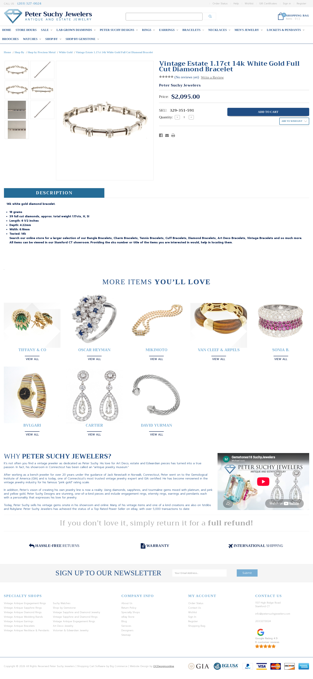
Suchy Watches (61, 603)
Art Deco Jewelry (63, 626)
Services (126, 626)
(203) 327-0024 (29, 3)
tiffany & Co (32, 350)
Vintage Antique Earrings (18, 621)
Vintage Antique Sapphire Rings (23, 608)
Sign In (192, 617)
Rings (146, 29)
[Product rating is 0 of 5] (166, 76)
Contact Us (194, 608)
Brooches (10, 39)
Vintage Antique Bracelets (19, 626)
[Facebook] (161, 135)
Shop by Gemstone (80, 39)
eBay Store (127, 617)
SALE (45, 29)
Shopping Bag (196, 626)
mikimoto (156, 350)
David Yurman (156, 425)
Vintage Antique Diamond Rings (23, 612)
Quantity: (166, 117)
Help (236, 3)
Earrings (167, 29)
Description (54, 193)
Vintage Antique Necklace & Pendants (26, 630)
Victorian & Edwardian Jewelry (70, 630)
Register (301, 3)
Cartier (94, 425)
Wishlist (249, 3)
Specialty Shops (130, 612)
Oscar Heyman (94, 350)
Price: (163, 97)
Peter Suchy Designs (117, 29)
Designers (127, 630)
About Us (126, 603)
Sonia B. (280, 350)
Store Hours (26, 29)
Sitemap (126, 635)
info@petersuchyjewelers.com (272, 613)
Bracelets (191, 29)
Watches (30, 39)
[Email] (167, 135)
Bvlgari (32, 425)
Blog (124, 621)
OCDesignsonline (163, 666)
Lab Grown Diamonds (74, 29)
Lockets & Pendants (284, 29)
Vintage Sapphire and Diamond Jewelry (76, 612)
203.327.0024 (263, 621)
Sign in (287, 3)
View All (32, 359)
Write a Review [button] (212, 77)
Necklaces (217, 29)
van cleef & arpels (219, 350)
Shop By (51, 39)
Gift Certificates (268, 3)
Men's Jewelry (247, 29)
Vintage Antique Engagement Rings (25, 603)
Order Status (220, 3)
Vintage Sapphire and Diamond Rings (75, 617)
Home (6, 29)
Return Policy (128, 608)
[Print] (173, 135)
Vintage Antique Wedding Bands (23, 617)
